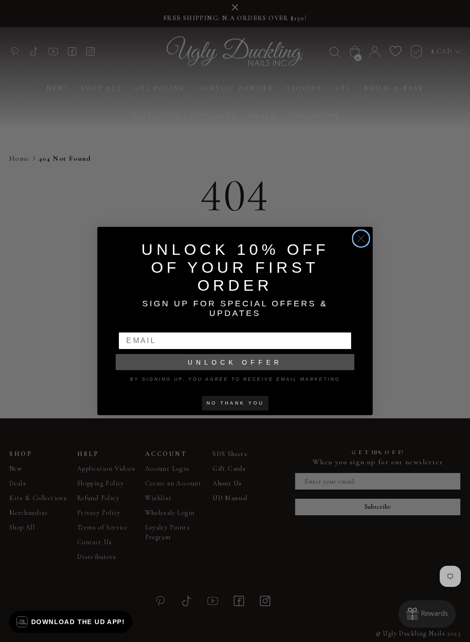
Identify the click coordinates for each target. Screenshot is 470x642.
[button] (70, 622)
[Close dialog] (361, 239)
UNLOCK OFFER (235, 362)
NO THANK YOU (235, 402)
